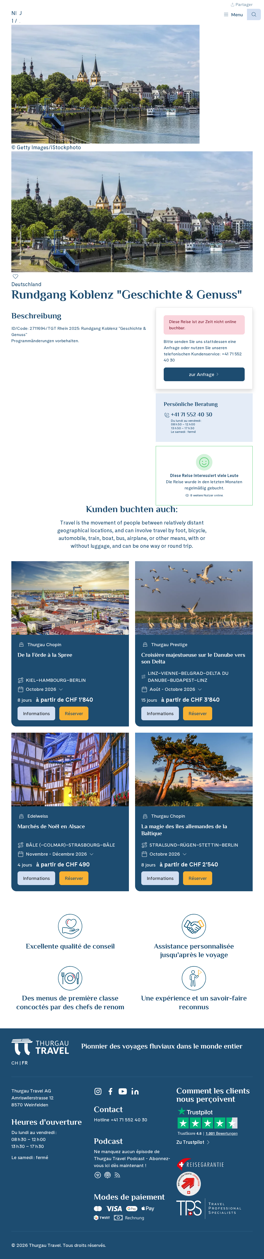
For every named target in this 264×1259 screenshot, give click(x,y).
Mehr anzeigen (25, 321)
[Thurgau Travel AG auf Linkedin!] (135, 1091)
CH (14, 1063)
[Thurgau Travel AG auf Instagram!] (98, 1091)
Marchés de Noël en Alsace (51, 827)
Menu (237, 14)
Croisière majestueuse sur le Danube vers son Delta (193, 659)
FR (25, 1063)
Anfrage (172, 347)
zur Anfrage (201, 374)
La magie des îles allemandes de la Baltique (184, 830)
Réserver (74, 713)
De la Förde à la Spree (45, 655)
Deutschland (26, 284)
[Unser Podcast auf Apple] (107, 1175)
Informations (36, 713)
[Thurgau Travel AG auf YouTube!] (123, 1091)
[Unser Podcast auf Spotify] (98, 1175)
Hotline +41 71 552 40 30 (120, 1119)
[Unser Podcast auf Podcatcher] (117, 1175)
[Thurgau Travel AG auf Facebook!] (110, 1091)
